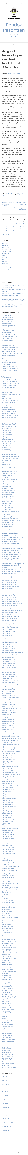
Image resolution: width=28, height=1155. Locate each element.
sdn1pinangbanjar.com (8, 674)
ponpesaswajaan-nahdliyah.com (11, 520)
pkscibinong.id (6, 1050)
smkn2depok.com (7, 755)
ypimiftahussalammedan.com (10, 866)
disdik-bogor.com (7, 859)
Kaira (15, 1151)
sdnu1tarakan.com (7, 669)
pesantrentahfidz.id (7, 1015)
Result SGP (5, 1080)
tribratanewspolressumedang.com (12, 353)
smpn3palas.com (7, 434)
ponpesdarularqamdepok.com (11, 545)
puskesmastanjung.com (9, 584)
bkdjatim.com (6, 464)
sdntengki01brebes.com (9, 663)
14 (16, 226)
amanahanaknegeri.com (9, 362)
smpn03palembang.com (9, 810)
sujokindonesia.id (7, 894)
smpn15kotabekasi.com (9, 808)
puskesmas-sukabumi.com (9, 597)
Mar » (7, 234)
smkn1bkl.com (6, 445)
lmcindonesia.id (6, 919)
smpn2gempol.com (7, 317)
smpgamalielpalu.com (8, 746)
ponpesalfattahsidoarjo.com (10, 532)
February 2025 (6, 266)
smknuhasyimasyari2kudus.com (11, 774)
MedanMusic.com (7, 408)
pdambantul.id (6, 915)
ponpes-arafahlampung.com (10, 575)
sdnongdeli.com (6, 503)
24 (2, 230)
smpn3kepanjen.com (8, 821)
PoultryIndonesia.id (7, 1024)
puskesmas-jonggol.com (9, 599)
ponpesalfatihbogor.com (9, 573)
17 (2, 228)
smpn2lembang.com (8, 819)
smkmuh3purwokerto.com (9, 750)
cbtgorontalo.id (6, 945)
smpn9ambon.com (7, 830)
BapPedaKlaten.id (7, 1058)
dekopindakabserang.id (9, 1043)
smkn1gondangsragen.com (10, 767)
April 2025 (4, 262)
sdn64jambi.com (6, 644)
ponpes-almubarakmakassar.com (11, 554)
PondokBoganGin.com (8, 496)
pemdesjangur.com (7, 494)
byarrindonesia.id (7, 891)
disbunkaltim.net (7, 460)
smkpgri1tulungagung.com (10, 763)
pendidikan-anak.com (8, 346)
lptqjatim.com (6, 505)
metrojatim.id (6, 1030)
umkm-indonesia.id (7, 1056)
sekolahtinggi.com (7, 742)
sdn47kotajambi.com (8, 827)
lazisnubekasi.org (7, 477)
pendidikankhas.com (8, 319)
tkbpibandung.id (6, 909)
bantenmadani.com (7, 470)
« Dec (3, 234)
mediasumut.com (7, 398)
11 (6, 226)
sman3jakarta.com (7, 840)
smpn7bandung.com (8, 802)
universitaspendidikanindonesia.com (12, 528)
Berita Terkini (9, 194)
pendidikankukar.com (8, 340)
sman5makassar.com (8, 780)
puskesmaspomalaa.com (9, 413)
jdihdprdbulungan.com (8, 498)
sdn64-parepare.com (8, 671)
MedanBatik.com (7, 404)
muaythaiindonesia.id (8, 1028)
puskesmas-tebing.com (8, 596)
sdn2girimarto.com (7, 443)
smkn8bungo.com (7, 430)
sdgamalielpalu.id (7, 951)
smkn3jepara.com (7, 757)
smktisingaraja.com (7, 761)
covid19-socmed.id (7, 977)
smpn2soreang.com (7, 795)
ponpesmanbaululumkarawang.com (12, 571)
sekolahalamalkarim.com (9, 349)
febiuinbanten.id (6, 960)
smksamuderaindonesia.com (10, 744)
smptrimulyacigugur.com (9, 798)
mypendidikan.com (7, 329)
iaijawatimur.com (7, 391)
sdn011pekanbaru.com (8, 673)
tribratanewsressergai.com (10, 381)
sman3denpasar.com (8, 782)
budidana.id (5, 981)
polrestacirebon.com (8, 729)
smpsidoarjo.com (7, 814)
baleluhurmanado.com (8, 473)
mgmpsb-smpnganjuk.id (9, 947)
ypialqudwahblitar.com (8, 868)
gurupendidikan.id (7, 990)
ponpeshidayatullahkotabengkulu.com (13, 564)
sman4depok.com (7, 845)
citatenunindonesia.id (8, 1026)
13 (13, 226)
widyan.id (4, 1000)
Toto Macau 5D (6, 1103)
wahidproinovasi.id (7, 988)
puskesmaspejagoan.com (9, 607)
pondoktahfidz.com (7, 515)
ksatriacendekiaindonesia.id (10, 887)
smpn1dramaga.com (8, 787)
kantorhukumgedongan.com (10, 456)
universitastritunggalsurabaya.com (12, 738)
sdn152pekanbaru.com (8, 661)
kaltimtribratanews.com (9, 379)
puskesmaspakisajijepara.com (10, 579)
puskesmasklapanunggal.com (10, 614)
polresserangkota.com (8, 357)
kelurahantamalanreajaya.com (11, 511)
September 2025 (6, 251)
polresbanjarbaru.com (8, 727)
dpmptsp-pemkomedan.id (9, 1047)
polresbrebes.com (7, 718)
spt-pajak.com (6, 361)
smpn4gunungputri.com (9, 797)
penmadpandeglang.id (8, 934)
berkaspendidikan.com (8, 334)
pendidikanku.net (7, 332)
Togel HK (4, 1076)
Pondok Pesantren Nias (14, 30)
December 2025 (6, 249)
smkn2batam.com (7, 765)
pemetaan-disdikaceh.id (9, 941)
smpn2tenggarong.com (9, 409)
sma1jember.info (6, 364)
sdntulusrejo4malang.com (9, 676)
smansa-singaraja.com (8, 847)
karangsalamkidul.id (8, 1005)
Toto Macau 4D (6, 1092)
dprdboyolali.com (7, 693)
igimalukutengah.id (7, 906)
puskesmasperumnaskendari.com (12, 603)
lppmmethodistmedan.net (9, 389)
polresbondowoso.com (8, 705)
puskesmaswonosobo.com (9, 419)
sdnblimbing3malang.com (9, 637)
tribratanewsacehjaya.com (9, 366)
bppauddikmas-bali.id (8, 926)
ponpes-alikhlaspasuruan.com (10, 550)
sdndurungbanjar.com (8, 626)
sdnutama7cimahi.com (8, 689)
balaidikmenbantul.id (8, 1064)
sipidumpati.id (6, 898)
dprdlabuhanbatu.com (8, 691)
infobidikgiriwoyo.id (7, 985)
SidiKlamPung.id (6, 1037)
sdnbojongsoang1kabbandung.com (12, 652)
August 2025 (5, 253)
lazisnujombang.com (8, 507)
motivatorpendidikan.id (8, 998)
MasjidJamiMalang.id (8, 1041)
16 (23, 226)
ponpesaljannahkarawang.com (11, 556)
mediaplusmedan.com (8, 402)
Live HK (4, 1088)
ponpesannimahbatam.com (10, 534)
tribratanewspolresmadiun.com (11, 697)
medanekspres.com (7, 406)
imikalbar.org (5, 462)
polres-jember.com (7, 701)
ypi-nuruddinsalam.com (9, 872)
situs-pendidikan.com (8, 342)
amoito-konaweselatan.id (9, 958)
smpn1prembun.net (7, 483)
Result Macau (5, 1084)
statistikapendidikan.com (9, 338)
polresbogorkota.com (8, 721)
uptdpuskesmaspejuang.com (10, 423)
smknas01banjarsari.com (9, 770)
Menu (14, 44)
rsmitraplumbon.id (7, 1054)
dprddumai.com (6, 428)
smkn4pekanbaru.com (8, 849)
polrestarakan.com (7, 714)
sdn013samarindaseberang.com (11, 684)
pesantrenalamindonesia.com (10, 736)
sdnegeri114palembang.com (10, 629)
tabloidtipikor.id (6, 1013)
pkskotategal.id (6, 1052)
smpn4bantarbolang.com (9, 481)
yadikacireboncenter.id (8, 908)
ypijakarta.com (6, 864)
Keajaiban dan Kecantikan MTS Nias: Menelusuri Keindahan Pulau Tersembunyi (12, 295)
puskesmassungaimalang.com (11, 601)
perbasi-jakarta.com (7, 449)
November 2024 (6, 270)
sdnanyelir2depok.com (8, 686)
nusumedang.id (6, 893)
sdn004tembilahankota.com (10, 680)
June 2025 (4, 257)
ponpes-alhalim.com (8, 485)
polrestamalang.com (8, 720)
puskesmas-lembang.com (9, 594)
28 (16, 230)
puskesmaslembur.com (8, 425)
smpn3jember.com (7, 861)
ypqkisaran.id (5, 885)
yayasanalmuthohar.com (9, 455)
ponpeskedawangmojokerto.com (11, 539)
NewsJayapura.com (7, 475)
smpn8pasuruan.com (8, 789)
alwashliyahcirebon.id (8, 932)
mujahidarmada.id (7, 994)
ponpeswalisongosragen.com (10, 543)
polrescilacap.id (6, 1007)
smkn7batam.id (6, 1060)
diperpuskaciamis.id (7, 921)
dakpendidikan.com (7, 321)
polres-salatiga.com (7, 706)
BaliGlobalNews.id (7, 1035)
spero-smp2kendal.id (8, 900)
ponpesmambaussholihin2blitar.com (12, 549)
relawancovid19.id (7, 1002)
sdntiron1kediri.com (8, 650)
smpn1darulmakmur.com (9, 836)
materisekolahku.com (8, 396)
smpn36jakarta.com (7, 832)
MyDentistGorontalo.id (8, 1039)
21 (16, 228)
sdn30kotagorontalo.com (9, 667)
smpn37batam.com (7, 804)
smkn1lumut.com (7, 432)
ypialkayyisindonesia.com (9, 874)
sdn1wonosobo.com (8, 665)
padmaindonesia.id (7, 968)
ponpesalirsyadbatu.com (9, 535)
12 (9, 226)
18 (6, 228)
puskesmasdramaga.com (9, 620)
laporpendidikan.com (8, 331)
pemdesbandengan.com (9, 492)
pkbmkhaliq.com (6, 513)
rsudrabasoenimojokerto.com (10, 740)
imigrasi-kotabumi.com (8, 877)
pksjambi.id (5, 936)
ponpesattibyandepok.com (9, 569)
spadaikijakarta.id (7, 881)
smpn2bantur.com (7, 436)
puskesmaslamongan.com (9, 612)
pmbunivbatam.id (7, 904)
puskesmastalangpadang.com (10, 415)
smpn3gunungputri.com (9, 806)
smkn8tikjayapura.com (8, 759)
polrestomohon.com (8, 723)
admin (18, 73)
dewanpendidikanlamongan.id (11, 889)
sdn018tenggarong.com (9, 688)
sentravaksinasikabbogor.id (10, 883)
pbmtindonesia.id (7, 966)
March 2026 (5, 243)
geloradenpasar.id (7, 949)
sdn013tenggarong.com (9, 639)
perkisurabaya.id (6, 1049)
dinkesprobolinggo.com (9, 426)
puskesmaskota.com (8, 421)
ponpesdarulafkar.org (8, 488)
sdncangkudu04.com (8, 500)
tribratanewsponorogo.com (10, 368)
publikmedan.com (7, 393)
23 (23, 228)
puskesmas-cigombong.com (10, 618)
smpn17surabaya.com (8, 793)
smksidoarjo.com (7, 823)
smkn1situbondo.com (8, 776)
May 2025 (4, 260)
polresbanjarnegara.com (9, 712)
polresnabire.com (7, 716)
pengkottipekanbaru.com (9, 471)
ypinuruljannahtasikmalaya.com (11, 870)
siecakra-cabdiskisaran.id (9, 971)
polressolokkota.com (8, 710)
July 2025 (4, 255)
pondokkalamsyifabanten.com (11, 517)
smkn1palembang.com (8, 853)
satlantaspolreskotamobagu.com (11, 708)
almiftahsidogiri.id (7, 992)
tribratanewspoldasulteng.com (11, 383)
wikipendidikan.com (7, 327)
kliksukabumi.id (6, 316)
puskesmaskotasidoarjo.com (10, 586)
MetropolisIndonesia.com (9, 359)
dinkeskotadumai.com (8, 825)
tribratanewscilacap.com (9, 385)
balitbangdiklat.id (7, 964)
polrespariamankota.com (9, 731)
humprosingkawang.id (8, 973)
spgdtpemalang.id (7, 924)
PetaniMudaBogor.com (8, 387)
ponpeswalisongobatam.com (10, 565)
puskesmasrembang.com (9, 733)
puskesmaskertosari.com (9, 411)
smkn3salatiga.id (7, 956)
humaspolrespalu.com (8, 699)
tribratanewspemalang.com (10, 370)
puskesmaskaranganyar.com (10, 588)
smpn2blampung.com (8, 838)
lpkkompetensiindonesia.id (10, 953)
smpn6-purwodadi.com (8, 834)
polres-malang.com (7, 725)
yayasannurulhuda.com (8, 453)
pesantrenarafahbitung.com (10, 855)
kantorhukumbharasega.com (10, 458)
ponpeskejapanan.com (8, 490)
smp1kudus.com (6, 800)
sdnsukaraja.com (7, 678)
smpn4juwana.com (7, 440)
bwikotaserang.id (7, 962)
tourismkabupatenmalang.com (11, 752)
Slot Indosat (5, 1107)
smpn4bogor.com (7, 817)
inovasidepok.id (6, 1003)
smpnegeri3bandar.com (9, 812)
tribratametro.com (7, 378)
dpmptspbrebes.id (7, 911)
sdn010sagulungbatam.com (10, 627)
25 (6, 230)
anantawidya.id (6, 1011)
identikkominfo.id (7, 979)
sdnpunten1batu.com (8, 656)
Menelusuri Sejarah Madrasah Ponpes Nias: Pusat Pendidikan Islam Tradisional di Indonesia (13, 301)
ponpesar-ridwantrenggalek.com (11, 567)
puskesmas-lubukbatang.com (10, 616)
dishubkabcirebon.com (8, 441)
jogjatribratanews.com (8, 376)
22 (20, 228)
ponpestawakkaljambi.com (9, 577)
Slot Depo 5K (5, 1118)
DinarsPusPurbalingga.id (9, 1045)
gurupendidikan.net (7, 344)
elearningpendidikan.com (9, 336)
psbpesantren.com (7, 522)
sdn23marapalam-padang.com (11, 654)
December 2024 (6, 268)
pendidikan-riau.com (8, 526)
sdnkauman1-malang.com (9, 631)
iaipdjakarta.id (6, 930)
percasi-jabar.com (7, 466)
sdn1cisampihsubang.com (9, 643)
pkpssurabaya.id (6, 923)
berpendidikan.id (7, 987)
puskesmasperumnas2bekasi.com (12, 611)
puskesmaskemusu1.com (9, 417)
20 (13, 228)
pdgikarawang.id (7, 975)
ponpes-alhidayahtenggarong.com (12, 560)
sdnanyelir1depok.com (8, 641)
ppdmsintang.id (6, 1022)
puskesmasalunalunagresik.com (11, 592)
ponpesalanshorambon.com (10, 547)
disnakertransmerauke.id (9, 1067)
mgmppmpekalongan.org (9, 479)
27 (13, 230)
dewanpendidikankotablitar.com (11, 530)
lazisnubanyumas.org (8, 509)
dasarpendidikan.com (8, 323)
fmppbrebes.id (6, 913)
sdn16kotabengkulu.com (9, 648)
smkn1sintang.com (7, 768)
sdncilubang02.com (7, 502)
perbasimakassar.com (8, 447)
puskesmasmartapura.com (10, 605)
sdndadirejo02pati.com (8, 682)
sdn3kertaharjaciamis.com (9, 624)
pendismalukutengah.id (9, 902)
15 (20, 226)
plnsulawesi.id (6, 1062)
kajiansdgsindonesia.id (8, 940)
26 (9, 230)
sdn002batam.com (7, 635)
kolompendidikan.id (7, 983)
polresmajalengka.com (8, 695)
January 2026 (5, 247)
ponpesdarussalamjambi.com (10, 552)
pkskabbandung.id (7, 928)
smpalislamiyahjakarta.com (10, 785)
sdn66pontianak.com (8, 658)
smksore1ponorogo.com (9, 753)
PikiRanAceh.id (6, 1032)
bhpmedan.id (5, 1065)
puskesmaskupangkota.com (10, 590)
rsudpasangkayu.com (8, 524)
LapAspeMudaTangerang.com (10, 351)
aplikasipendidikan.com (8, 325)
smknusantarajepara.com (9, 772)
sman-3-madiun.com (8, 778)
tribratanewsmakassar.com (10, 374)
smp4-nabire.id (6, 955)
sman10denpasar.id (7, 1020)
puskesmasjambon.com (9, 609)
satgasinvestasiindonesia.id (10, 917)
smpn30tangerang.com (8, 791)
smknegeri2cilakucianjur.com (10, 748)
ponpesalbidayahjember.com (10, 562)
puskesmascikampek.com (9, 580)
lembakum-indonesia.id (8, 938)
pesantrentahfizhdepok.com (10, 518)
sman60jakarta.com (7, 842)
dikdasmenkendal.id (7, 970)
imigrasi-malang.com (8, 876)
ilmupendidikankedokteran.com (11, 394)
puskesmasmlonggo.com (9, 582)
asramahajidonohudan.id (9, 996)
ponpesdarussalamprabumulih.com (12, 537)
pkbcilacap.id (5, 896)
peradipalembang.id (7, 943)
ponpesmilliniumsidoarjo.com (10, 558)
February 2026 (6, 245)
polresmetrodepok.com (9, 355)
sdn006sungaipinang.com (9, 622)
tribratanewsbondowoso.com (10, 372)
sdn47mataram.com (7, 646)
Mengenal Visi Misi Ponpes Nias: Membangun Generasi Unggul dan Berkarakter (20, 206)
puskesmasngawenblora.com (10, 735)
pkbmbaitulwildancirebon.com (11, 468)
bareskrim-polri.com (8, 451)
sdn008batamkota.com (8, 659)
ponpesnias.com (6, 487)
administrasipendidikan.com (10, 347)
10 (2, 226)
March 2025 (5, 264)
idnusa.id (4, 1017)
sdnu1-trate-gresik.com (8, 633)
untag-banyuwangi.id (8, 1009)
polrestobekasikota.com (9, 703)
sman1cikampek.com (8, 862)
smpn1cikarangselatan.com (10, 829)
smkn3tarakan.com (7, 851)
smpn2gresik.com (7, 815)
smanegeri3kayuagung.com (10, 400)
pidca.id (4, 1018)
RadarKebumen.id (7, 1033)
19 (9, 228)
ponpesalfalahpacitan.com (9, 541)
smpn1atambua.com (8, 438)
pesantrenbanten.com (8, 857)
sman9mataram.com (8, 844)
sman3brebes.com (7, 783)
